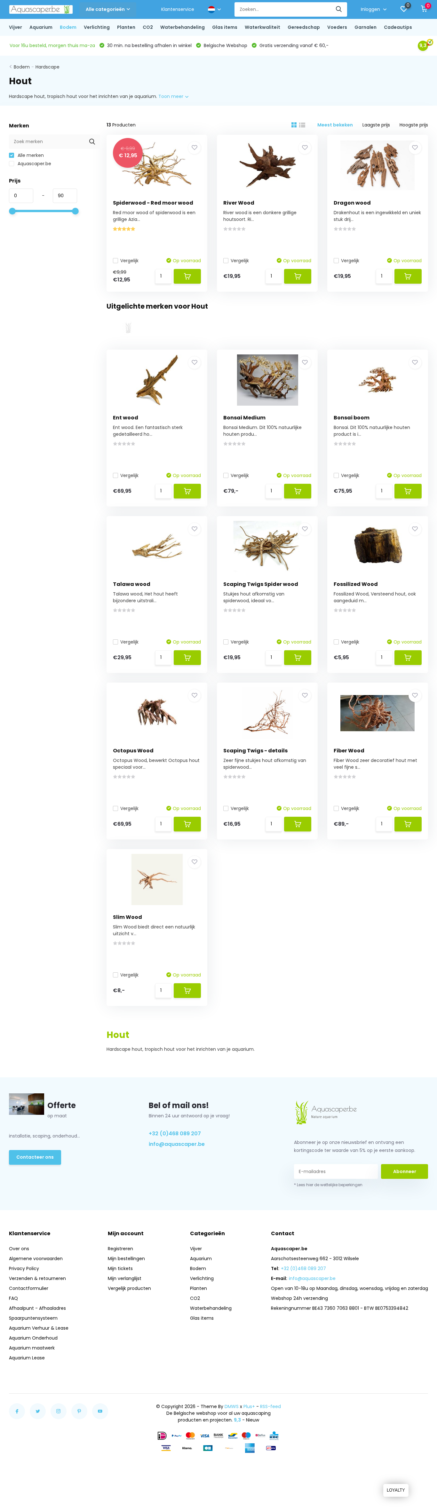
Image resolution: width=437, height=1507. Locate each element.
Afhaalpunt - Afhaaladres (37, 1308)
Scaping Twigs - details (255, 750)
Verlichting (97, 27)
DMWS (232, 1406)
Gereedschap (304, 27)
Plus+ (249, 1406)
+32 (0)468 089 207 (175, 1133)
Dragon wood (352, 203)
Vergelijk (129, 260)
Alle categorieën (105, 9)
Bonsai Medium (244, 417)
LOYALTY (396, 1490)
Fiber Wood (349, 750)
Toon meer (171, 96)
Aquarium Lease (27, 1358)
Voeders (337, 27)
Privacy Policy (24, 1268)
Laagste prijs (376, 125)
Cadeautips (398, 27)
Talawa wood (131, 584)
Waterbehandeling (182, 27)
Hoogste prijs (414, 125)
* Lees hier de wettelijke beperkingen (328, 1184)
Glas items (224, 27)
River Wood (238, 203)
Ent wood (125, 417)
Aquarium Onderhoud (33, 1338)
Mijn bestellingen (126, 1258)
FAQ (13, 1298)
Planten (126, 27)
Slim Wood (127, 917)
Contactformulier (28, 1288)
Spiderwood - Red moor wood (153, 203)
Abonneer (404, 1171)
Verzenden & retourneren (37, 1278)
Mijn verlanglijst (124, 1278)
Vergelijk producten (129, 1288)
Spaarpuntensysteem (33, 1318)
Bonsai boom (351, 417)
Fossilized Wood (356, 584)
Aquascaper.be (33, 163)
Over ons (19, 1248)
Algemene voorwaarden (36, 1258)
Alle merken (30, 155)
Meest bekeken (335, 125)
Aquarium (40, 27)
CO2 (148, 27)
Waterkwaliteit (262, 27)
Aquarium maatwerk (32, 1348)
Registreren (120, 1248)
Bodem (68, 27)
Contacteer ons (35, 1157)
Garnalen (365, 27)
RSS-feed (270, 1406)
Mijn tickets (120, 1268)
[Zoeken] (339, 9)
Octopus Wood (133, 750)
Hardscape (48, 67)
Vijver (15, 27)
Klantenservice (177, 9)
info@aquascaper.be (177, 1144)
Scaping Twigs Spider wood (260, 584)
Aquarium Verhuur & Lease (38, 1328)
